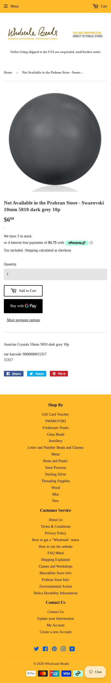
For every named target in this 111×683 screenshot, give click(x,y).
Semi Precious (55, 468)
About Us (55, 520)
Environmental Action (55, 586)
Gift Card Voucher (55, 414)
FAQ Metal (55, 553)
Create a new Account (56, 632)
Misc (55, 494)
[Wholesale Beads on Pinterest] (54, 650)
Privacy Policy (55, 533)
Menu (14, 6)
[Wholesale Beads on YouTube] (72, 650)
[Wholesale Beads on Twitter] (36, 650)
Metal (55, 454)
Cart (103, 6)
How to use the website (56, 547)
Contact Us (55, 612)
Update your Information (55, 619)
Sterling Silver (55, 474)
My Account (56, 625)
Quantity (10, 264)
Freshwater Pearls (55, 428)
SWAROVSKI (55, 421)
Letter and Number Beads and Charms (55, 448)
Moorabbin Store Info (55, 573)
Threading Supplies (55, 481)
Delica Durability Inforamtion (55, 593)
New (55, 501)
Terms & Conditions (55, 526)
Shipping (31, 250)
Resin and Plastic (55, 461)
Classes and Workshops (55, 566)
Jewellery (55, 441)
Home (8, 72)
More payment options (23, 320)
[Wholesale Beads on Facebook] (45, 650)
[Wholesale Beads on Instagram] (63, 650)
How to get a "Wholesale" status (55, 540)
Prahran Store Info (55, 580)
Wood (55, 488)
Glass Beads (55, 434)
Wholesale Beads (57, 664)
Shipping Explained (55, 560)
